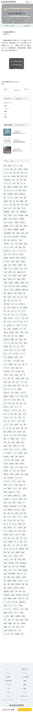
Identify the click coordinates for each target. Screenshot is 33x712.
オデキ (22, 520)
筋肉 (9, 314)
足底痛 (24, 275)
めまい (18, 492)
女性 (22, 634)
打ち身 (5, 286)
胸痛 (12, 584)
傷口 (13, 286)
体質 (14, 470)
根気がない (6, 407)
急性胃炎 (24, 577)
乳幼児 (23, 481)
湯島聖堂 (17, 552)
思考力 (13, 261)
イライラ (16, 407)
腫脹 (15, 414)
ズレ (24, 502)
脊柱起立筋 (6, 339)
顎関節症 (22, 218)
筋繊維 (10, 623)
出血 (23, 318)
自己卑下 (6, 449)
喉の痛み (22, 463)
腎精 (24, 531)
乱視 (5, 229)
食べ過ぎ (10, 222)
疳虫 (19, 481)
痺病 (26, 201)
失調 (5, 488)
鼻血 (16, 243)
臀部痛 (5, 492)
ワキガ (5, 531)
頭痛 (5, 105)
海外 (25, 339)
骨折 (11, 414)
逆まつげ (6, 289)
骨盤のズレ (15, 218)
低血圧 (13, 211)
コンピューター (7, 481)
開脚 (12, 368)
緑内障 (22, 233)
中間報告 (19, 389)
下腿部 (16, 619)
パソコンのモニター (21, 250)
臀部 (5, 336)
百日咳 (13, 502)
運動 (10, 382)
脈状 (18, 623)
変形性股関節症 (7, 233)
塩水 (21, 538)
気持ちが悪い (7, 304)
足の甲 (13, 297)
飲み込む (25, 488)
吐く (20, 300)
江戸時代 (6, 375)
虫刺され (10, 612)
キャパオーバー (17, 449)
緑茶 (5, 552)
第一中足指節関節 (11, 573)
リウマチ (6, 108)
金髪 (21, 513)
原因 (12, 392)
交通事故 (6, 346)
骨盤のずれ (10, 293)
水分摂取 (19, 431)
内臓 (5, 527)
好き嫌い (21, 467)
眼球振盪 (25, 570)
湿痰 (9, 442)
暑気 (9, 538)
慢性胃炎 (18, 577)
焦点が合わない (7, 250)
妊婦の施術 (6, 243)
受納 (18, 470)
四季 (5, 165)
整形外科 (10, 318)
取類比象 (10, 385)
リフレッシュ (7, 634)
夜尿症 (5, 570)
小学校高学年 (7, 595)
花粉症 (17, 626)
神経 (15, 169)
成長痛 (21, 612)
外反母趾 (10, 279)
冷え (14, 165)
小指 (13, 545)
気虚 (5, 538)
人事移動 (17, 378)
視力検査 (13, 307)
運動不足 (6, 534)
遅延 (19, 435)
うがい (25, 538)
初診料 (10, 446)
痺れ (21, 226)
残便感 (25, 453)
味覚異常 (16, 222)
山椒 (5, 399)
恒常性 (23, 421)
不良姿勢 (9, 453)
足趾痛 (19, 275)
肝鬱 (21, 165)
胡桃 (5, 314)
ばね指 (10, 218)
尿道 (22, 474)
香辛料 (9, 329)
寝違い (18, 208)
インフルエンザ (14, 499)
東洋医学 (20, 169)
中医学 (10, 272)
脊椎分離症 (18, 595)
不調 (5, 577)
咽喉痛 (9, 488)
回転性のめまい (16, 495)
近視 (21, 268)
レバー (16, 314)
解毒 (9, 552)
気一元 (24, 414)
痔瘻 (25, 513)
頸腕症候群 (6, 591)
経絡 (22, 176)
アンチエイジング (8, 183)
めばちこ (21, 556)
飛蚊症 (26, 619)
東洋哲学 (10, 165)
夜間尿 (22, 552)
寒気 (24, 410)
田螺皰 (5, 612)
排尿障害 (13, 176)
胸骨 (27, 584)
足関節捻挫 (17, 289)
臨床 (10, 403)
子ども (22, 626)
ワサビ (9, 399)
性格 (23, 385)
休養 (23, 364)
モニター (14, 481)
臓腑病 (21, 201)
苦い (14, 346)
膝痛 (21, 197)
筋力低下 (11, 534)
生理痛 (5, 630)
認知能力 (23, 261)
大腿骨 (21, 332)
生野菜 (5, 382)
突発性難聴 (22, 566)
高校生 (13, 595)
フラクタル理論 (15, 360)
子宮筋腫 (20, 453)
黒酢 (12, 336)
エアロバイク (23, 392)
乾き (26, 325)
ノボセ (5, 403)
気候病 (26, 215)
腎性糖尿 (10, 541)
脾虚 (5, 187)
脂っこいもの (14, 304)
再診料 (14, 446)
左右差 (9, 297)
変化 (12, 378)
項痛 (16, 456)
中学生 (5, 272)
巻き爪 (5, 254)
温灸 (5, 414)
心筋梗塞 (10, 282)
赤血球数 (21, 254)
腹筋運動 (6, 396)
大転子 (26, 332)
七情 (10, 570)
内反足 (12, 467)
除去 (5, 357)
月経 (15, 435)
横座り (16, 392)
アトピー (15, 605)
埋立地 (5, 389)
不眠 (17, 179)
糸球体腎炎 (9, 325)
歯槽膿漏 (6, 226)
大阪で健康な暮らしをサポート (11, 82)
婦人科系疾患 (23, 236)
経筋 (25, 197)
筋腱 (5, 293)
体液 (9, 421)
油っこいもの (17, 509)
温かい (5, 353)
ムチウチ (11, 226)
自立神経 (24, 435)
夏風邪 (21, 619)
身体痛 (19, 524)
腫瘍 (5, 431)
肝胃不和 (23, 470)
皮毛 (25, 499)
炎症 (27, 318)
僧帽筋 (12, 339)
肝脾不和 (6, 474)
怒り (15, 417)
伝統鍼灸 (6, 201)
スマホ (13, 250)
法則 (12, 300)
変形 (14, 279)
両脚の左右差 (25, 289)
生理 (11, 172)
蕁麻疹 (17, 257)
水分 (5, 307)
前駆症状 (20, 265)
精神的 (24, 449)
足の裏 (23, 350)
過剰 (24, 431)
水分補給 (16, 375)
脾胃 (11, 201)
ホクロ (9, 602)
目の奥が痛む (10, 477)
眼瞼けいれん (14, 240)
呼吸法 (18, 399)
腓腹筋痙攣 (15, 229)
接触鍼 (20, 485)
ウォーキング (14, 410)
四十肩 (22, 360)
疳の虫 (10, 215)
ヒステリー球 (7, 460)
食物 (14, 516)
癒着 (5, 545)
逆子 (5, 619)
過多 (9, 307)
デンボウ (6, 524)
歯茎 (11, 346)
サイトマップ (25, 700)
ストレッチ (10, 197)
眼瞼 (5, 321)
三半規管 (24, 495)
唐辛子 (26, 396)
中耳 (13, 566)
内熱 (10, 265)
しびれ (19, 630)
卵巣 (5, 509)
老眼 (20, 247)
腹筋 (20, 591)
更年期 (20, 605)
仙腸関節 (15, 187)
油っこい (10, 516)
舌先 (10, 353)
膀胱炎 (17, 428)
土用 (13, 428)
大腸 (27, 598)
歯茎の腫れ (21, 548)
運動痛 (5, 626)
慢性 (12, 634)
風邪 (18, 183)
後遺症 (16, 226)
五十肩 (23, 208)
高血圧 (25, 187)
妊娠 (9, 240)
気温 (5, 311)
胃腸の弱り (23, 257)
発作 (21, 368)
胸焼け (23, 509)
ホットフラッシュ (8, 609)
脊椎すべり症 (26, 595)
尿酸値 (23, 279)
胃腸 (14, 172)
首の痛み (19, 502)
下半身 (19, 531)
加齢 (24, 247)
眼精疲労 (17, 634)
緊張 (5, 176)
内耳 (17, 566)
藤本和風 (10, 229)
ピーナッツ (23, 311)
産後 (16, 591)
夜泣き (5, 215)
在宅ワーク (17, 534)
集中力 (17, 261)
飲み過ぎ (16, 357)
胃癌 (5, 580)
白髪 (9, 513)
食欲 (5, 442)
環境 (9, 378)
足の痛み (14, 275)
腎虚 (13, 179)
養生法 (24, 190)
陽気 (17, 538)
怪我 (11, 548)
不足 (14, 321)
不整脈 (5, 282)
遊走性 (14, 385)
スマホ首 (10, 520)
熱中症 (11, 375)
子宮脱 (22, 460)
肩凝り (20, 187)
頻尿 (22, 172)
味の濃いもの (22, 304)
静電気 (25, 226)
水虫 (22, 609)
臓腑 (18, 176)
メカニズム (6, 417)
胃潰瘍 (13, 577)
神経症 (16, 368)
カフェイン (6, 247)
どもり (10, 605)
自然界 (19, 414)
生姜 (22, 396)
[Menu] (30, 2)
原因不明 (10, 587)
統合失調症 (20, 215)
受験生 (5, 265)
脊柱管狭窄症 (22, 194)
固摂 (21, 541)
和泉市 (26, 204)
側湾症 (5, 563)
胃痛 (5, 513)
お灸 (10, 275)
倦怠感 (25, 343)
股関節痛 (22, 229)
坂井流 (9, 545)
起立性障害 (12, 257)
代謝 (18, 297)
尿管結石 (17, 474)
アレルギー (14, 488)
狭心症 (5, 208)
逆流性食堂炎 (23, 211)
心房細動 (16, 282)
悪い (22, 297)
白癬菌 (26, 609)
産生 (21, 321)
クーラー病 (6, 169)
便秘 (18, 172)
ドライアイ (19, 516)
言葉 (23, 371)
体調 (14, 272)
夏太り (17, 438)
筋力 (18, 520)
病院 (9, 300)
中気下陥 (6, 463)
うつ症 (22, 446)
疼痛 (21, 357)
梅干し (5, 541)
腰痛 (5, 111)
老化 (20, 410)
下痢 (17, 211)
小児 (16, 467)
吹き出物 (20, 527)
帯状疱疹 (14, 265)
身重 (14, 431)
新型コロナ (22, 222)
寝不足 (20, 240)
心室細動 (22, 282)
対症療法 (14, 580)
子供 (23, 399)
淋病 (5, 477)
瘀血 (10, 286)
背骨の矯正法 (23, 563)
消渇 (14, 520)
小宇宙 (11, 424)
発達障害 (10, 531)
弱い (11, 470)
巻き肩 (16, 563)
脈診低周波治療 (13, 506)
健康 (3, 84)
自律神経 (10, 630)
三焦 (11, 204)
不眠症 (25, 516)
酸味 (5, 197)
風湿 (14, 204)
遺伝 (18, 204)
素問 (9, 584)
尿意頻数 (10, 431)
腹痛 (13, 233)
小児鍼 (15, 485)
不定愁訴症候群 (7, 179)
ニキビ (14, 527)
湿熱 (25, 265)
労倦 (22, 204)
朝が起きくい (7, 410)
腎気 (24, 591)
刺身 (5, 329)
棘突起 (20, 339)
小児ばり (11, 289)
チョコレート (17, 318)
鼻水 (5, 378)
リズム (21, 382)
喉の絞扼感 (17, 584)
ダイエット (23, 438)
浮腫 (5, 240)
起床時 (16, 463)
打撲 (27, 282)
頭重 (5, 438)
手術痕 (17, 286)
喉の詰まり (21, 456)
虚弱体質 (6, 506)
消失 (12, 371)
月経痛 (17, 233)
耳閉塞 (5, 566)
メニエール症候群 (8, 495)
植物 (25, 424)
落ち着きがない (12, 492)
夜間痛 (12, 616)
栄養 (12, 314)
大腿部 (9, 619)
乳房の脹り (6, 467)
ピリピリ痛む (15, 353)
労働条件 (16, 424)
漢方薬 (13, 399)
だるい (11, 435)
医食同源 (11, 396)
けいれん (10, 321)
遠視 (16, 247)
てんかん (14, 570)
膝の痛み (10, 527)
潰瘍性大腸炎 (22, 602)
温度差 (22, 378)
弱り (16, 300)
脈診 (9, 176)
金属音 (5, 485)
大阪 (10, 626)
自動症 (19, 570)
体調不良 (11, 474)
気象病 (5, 446)
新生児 (5, 502)
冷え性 (13, 538)
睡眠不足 (10, 187)
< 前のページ (6, 90)
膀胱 (17, 201)
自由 (21, 424)
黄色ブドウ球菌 (21, 559)
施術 (14, 208)
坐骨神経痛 (10, 194)
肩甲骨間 (23, 623)
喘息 (10, 502)
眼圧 (27, 233)
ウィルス (10, 268)
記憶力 (8, 261)
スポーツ (10, 556)
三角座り (16, 197)
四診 (14, 183)
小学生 (25, 268)
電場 (12, 343)
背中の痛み (6, 456)
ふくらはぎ (6, 616)
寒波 (19, 421)
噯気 (5, 584)
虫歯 (27, 548)
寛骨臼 (23, 616)
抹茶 (9, 336)
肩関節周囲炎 (7, 211)
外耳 (10, 566)
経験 (13, 403)
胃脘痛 (9, 580)
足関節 (19, 293)
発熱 (5, 385)
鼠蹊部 (16, 332)
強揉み (22, 442)
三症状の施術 (7, 371)
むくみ (12, 243)
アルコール (22, 353)
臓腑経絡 (10, 598)
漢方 (26, 172)
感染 (15, 559)
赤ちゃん (10, 485)
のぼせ (12, 247)
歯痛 (9, 577)
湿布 (24, 524)
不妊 (26, 467)
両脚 (5, 297)
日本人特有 (17, 371)
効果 (15, 364)
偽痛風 (18, 279)
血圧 (16, 336)
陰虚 (16, 602)
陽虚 (11, 169)
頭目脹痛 (11, 332)
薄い (27, 385)
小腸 (25, 541)
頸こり (11, 449)
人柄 (19, 364)
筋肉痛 (5, 556)
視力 (21, 329)
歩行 (15, 531)
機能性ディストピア (21, 272)
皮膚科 (5, 318)
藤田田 (16, 513)
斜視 (5, 598)
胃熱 (25, 527)
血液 (5, 421)
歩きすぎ (6, 548)
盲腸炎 (25, 545)
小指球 (17, 545)
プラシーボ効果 (7, 360)
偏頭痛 (17, 442)
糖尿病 (15, 194)
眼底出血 (6, 332)
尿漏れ (12, 591)
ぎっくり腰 (18, 190)
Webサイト (20, 580)
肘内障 (19, 598)
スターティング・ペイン (9, 190)
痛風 (5, 573)
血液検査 (6, 257)
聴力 (5, 520)
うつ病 (14, 215)
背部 (21, 375)
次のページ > (27, 90)
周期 (15, 293)
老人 (19, 350)
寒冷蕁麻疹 (6, 499)
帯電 (16, 343)
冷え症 (9, 236)
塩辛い (22, 346)
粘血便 (5, 605)
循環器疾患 (10, 357)
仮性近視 (16, 268)
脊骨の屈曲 (11, 563)
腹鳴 (18, 573)
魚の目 (5, 275)
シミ (5, 602)
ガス (25, 573)
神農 (12, 552)
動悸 (23, 584)
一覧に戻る (16, 90)
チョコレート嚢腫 (22, 506)
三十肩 (5, 364)
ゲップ (26, 580)
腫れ (19, 385)
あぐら (8, 368)
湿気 (26, 297)
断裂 (14, 623)
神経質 (23, 534)
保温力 (19, 417)
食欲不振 (6, 470)
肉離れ (5, 623)
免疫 (27, 378)
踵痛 (5, 279)
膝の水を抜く (7, 392)
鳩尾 (5, 587)
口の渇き (18, 325)
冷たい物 (6, 435)
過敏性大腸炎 (15, 236)
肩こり (10, 208)
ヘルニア (14, 453)
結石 (26, 428)
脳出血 (25, 243)
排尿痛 (26, 474)
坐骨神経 (25, 307)
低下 (25, 329)
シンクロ (6, 424)
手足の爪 (25, 314)
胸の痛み (17, 460)
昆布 (12, 513)
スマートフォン (18, 477)
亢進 (11, 417)
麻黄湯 (20, 499)
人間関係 (10, 364)
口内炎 (5, 222)
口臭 (5, 236)
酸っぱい (11, 350)
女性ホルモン (16, 609)
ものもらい (6, 559)
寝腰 (5, 194)
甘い (18, 346)
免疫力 (20, 343)
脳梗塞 (20, 243)
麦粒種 (15, 556)
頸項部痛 (11, 463)
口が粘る (6, 350)
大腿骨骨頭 (17, 616)
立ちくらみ (14, 254)
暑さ (9, 311)
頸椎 (16, 339)
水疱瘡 (5, 268)
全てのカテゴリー (8, 103)
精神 (11, 407)
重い (25, 403)
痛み (15, 630)
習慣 (26, 382)
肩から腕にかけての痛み (18, 587)
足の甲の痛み (24, 286)
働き (24, 417)
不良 (12, 311)
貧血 (10, 254)
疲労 (26, 176)
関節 (13, 382)
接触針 (14, 598)
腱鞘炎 (5, 218)
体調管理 (12, 438)
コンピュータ (7, 343)
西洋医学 (26, 169)
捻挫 (24, 293)
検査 (5, 300)
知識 (17, 403)
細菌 (22, 428)
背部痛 (12, 456)
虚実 (5, 516)
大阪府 (13, 442)
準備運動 (21, 336)
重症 (12, 460)
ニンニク (17, 396)
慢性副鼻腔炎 (15, 329)
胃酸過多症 (10, 509)
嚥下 (20, 488)
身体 (21, 403)
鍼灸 (13, 626)
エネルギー (14, 421)
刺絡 (11, 559)
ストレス (6, 172)
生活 (17, 382)
